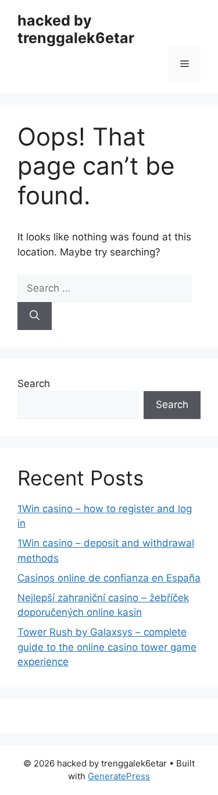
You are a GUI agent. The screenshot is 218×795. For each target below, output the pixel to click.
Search (33, 383)
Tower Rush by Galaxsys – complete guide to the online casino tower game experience (106, 647)
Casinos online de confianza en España (109, 578)
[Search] (34, 316)
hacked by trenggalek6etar (75, 29)
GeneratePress (119, 776)
